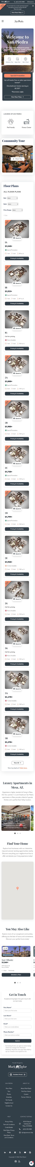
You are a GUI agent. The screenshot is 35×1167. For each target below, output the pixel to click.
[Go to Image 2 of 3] (17, 833)
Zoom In (18, 238)
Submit (17, 1041)
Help (8, 1116)
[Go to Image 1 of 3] (15, 833)
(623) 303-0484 (27, 1129)
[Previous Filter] (3, 125)
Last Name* (7, 1015)
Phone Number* (9, 1032)
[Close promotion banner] (2, 6)
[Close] (33, 6)
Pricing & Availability (17, 258)
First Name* (7, 1007)
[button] (17, 889)
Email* (6, 1024)
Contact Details (26, 1116)
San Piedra (9, 1083)
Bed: (5, 198)
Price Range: (7, 210)
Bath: (5, 204)
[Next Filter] (31, 125)
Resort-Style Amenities (10, 816)
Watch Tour (18, 159)
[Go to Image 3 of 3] (20, 833)
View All (16, 763)
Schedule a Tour (16, 975)
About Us (26, 1083)
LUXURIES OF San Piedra (13, 114)
